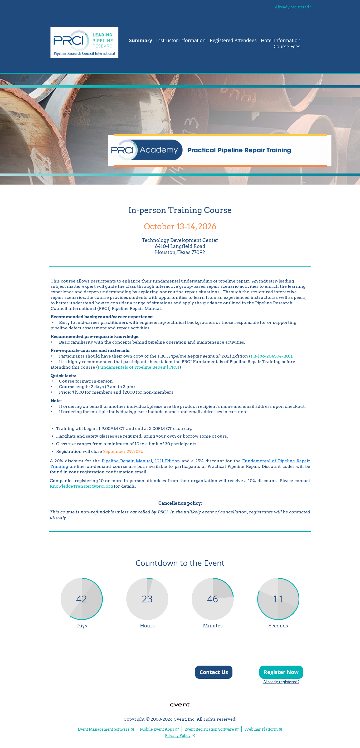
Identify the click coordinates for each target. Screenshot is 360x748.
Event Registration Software (209, 729)
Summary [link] (140, 40)
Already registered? (293, 7)
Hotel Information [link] (280, 40)
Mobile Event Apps (157, 729)
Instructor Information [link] (181, 40)
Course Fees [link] (287, 46)
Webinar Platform (261, 729)
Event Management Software (104, 729)
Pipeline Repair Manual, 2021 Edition (141, 460)
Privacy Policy (178, 736)
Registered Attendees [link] (233, 40)
